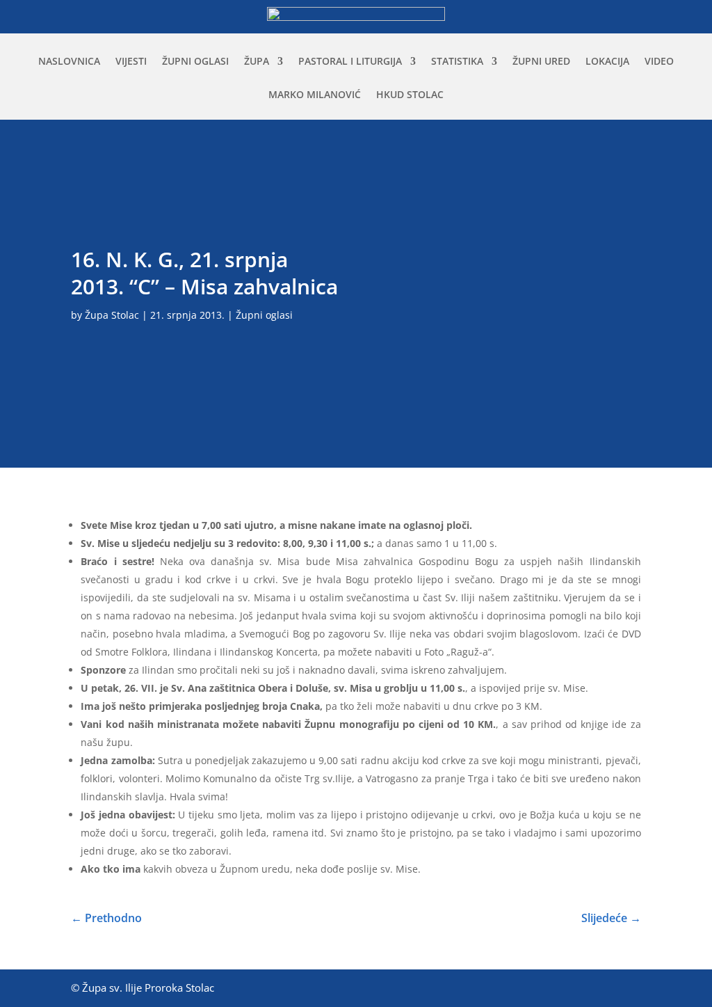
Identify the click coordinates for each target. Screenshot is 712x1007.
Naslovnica (69, 62)
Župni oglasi (195, 62)
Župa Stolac (112, 315)
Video (659, 62)
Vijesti (131, 62)
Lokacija (607, 62)
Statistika (457, 62)
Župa (256, 62)
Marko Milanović (314, 95)
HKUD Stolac (410, 95)
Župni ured (541, 62)
